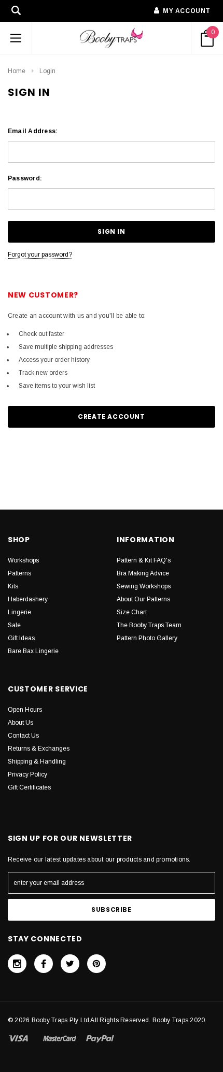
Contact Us (23, 735)
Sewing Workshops (144, 586)
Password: (25, 178)
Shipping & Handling (37, 761)
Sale (14, 625)
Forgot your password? (40, 254)
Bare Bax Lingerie (33, 651)
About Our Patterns (143, 599)
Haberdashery (28, 599)
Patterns (19, 573)
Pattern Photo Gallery (147, 638)
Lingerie (19, 612)
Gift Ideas (21, 638)
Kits (13, 586)
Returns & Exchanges (38, 748)
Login (47, 71)
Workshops (23, 560)
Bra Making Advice (143, 573)
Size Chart (132, 612)
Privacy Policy (27, 774)
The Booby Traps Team (149, 625)
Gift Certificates (29, 787)
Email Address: (33, 131)
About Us (20, 722)
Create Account (111, 416)
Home (16, 71)
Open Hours (25, 709)
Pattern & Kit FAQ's (144, 560)
